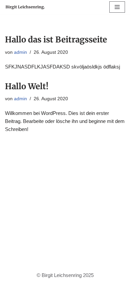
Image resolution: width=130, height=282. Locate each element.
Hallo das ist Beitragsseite (56, 39)
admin (20, 52)
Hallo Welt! (26, 86)
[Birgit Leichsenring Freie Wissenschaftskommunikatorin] (25, 7)
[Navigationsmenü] (117, 7)
